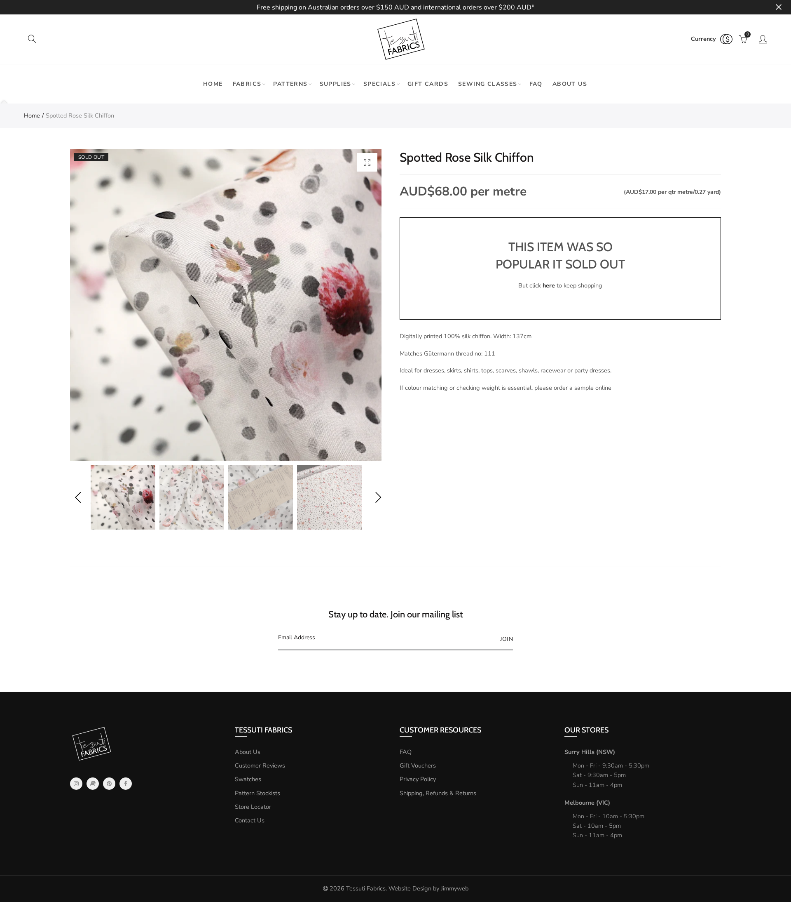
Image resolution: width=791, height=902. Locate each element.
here (549, 285)
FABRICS (247, 84)
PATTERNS (290, 84)
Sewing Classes (487, 84)
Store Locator (253, 807)
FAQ (536, 84)
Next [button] (378, 497)
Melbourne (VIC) (587, 802)
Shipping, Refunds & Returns (438, 793)
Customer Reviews (260, 765)
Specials (379, 84)
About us (569, 84)
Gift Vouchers (418, 765)
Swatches (248, 779)
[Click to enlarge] (367, 162)
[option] (225, 305)
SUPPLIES (335, 84)
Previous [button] (77, 497)
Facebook (125, 783)
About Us (247, 752)
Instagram (76, 783)
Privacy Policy (418, 779)
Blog (93, 783)
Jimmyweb (454, 888)
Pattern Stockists (257, 793)
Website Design (409, 888)
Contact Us (249, 820)
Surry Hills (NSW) (589, 752)
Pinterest (109, 783)
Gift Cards (427, 84)
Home (213, 84)
